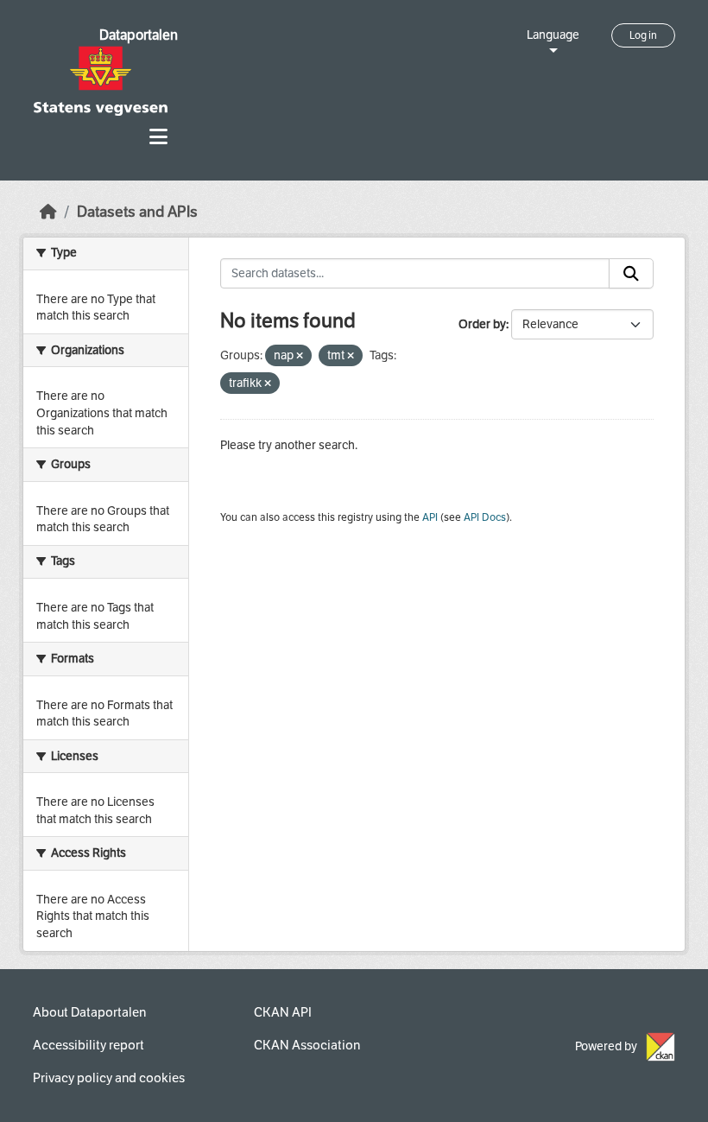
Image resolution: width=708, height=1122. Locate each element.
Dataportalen (138, 35)
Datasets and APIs (137, 212)
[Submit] (631, 273)
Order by (482, 324)
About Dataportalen (89, 1012)
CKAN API (283, 1012)
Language (553, 35)
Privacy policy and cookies (109, 1078)
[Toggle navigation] (158, 137)
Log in (643, 35)
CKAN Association (307, 1045)
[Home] (48, 212)
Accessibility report (88, 1045)
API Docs (485, 517)
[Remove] (299, 356)
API (430, 517)
